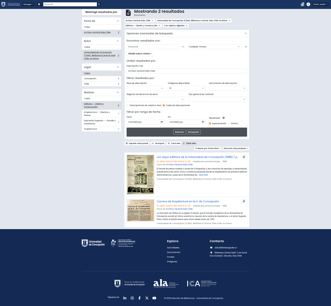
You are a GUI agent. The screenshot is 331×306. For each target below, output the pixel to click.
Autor (87, 41)
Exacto (234, 123)
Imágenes (172, 261)
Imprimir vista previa (138, 143)
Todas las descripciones (178, 105)
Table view (190, 143)
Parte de (89, 21)
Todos (87, 27)
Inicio (129, 116)
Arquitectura (101, 129)
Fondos (170, 256)
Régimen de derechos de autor (142, 94)
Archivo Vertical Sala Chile (101, 33)
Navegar (27, 4)
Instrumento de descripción (223, 83)
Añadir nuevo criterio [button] (139, 53)
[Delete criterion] (246, 46)
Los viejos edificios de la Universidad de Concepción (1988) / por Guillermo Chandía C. (198, 157)
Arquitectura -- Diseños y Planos (101, 114)
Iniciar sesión (319, 4)
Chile (101, 84)
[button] (303, 4)
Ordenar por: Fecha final (207, 148)
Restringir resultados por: (101, 12)
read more (203, 175)
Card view (175, 143)
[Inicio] (12, 4)
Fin (169, 116)
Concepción (101, 79)
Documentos (173, 252)
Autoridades (173, 247)
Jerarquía (159, 143)
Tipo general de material (200, 94)
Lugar (87, 67)
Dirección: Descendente (235, 148)
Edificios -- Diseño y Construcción (101, 105)
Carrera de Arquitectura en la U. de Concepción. (188, 201)
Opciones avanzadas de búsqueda (150, 33)
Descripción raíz (135, 65)
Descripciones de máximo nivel (145, 105)
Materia (89, 92)
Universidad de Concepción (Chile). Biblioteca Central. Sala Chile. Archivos (101, 55)
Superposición (219, 123)
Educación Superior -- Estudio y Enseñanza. (101, 122)
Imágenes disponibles (179, 83)
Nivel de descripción (137, 83)
